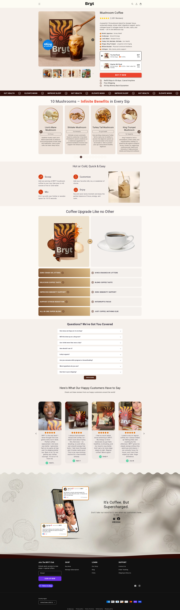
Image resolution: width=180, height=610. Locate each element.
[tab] (75, 157)
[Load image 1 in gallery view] (47, 73)
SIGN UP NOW (50, 579)
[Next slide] (139, 131)
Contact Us (122, 566)
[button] (39, 4)
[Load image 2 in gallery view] (57, 73)
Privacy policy (79, 609)
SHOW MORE (90, 377)
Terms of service (89, 609)
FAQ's (93, 573)
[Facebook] (118, 518)
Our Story (95, 566)
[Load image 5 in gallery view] (86, 73)
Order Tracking (123, 569)
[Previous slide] (41, 131)
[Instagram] (114, 518)
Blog (93, 569)
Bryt (73, 609)
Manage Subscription (72, 569)
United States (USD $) (46, 602)
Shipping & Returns (125, 573)
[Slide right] (92, 39)
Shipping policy (109, 609)
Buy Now (68, 566)
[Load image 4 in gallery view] (76, 73)
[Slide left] (40, 39)
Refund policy (99, 609)
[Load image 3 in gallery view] (66, 73)
